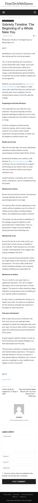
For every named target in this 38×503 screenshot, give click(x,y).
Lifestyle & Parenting (14, 17)
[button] (35, 12)
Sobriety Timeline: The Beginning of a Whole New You (18, 28)
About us (15, 497)
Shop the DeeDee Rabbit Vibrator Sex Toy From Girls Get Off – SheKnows (27, 392)
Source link (6, 379)
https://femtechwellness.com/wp (19, 420)
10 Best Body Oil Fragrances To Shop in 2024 (10, 391)
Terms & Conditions (27, 494)
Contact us (23, 497)
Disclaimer (16, 494)
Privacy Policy (7, 494)
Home (4, 17)
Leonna (19, 417)
